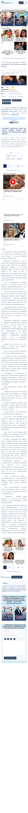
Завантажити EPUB (17, 100)
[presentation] (23, 27)
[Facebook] (10, 122)
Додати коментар (10, 658)
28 (18, 166)
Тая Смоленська (6, 62)
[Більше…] (14, 639)
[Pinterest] (12, 122)
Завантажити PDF (6, 100)
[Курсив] (8, 639)
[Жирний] (5, 639)
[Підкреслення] (11, 639)
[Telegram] (18, 122)
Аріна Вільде (15, 62)
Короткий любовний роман (8, 73)
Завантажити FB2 (6, 103)
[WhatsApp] (16, 122)
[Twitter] (14, 122)
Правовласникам (6, 577)
